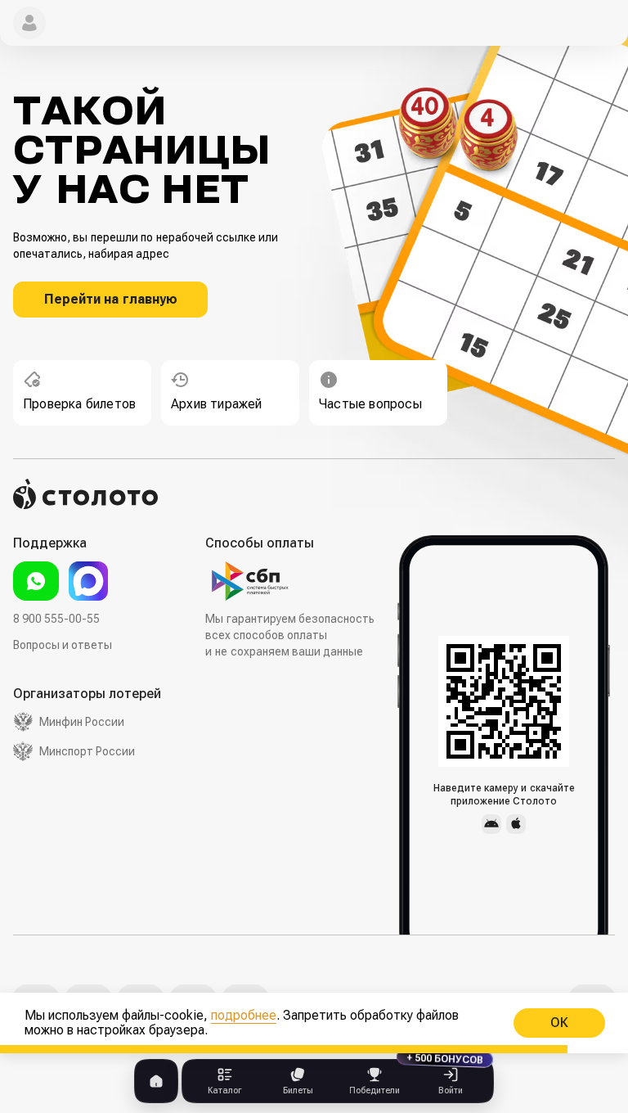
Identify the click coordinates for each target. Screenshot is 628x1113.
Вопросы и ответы (62, 644)
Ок (559, 1022)
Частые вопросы (370, 404)
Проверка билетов (79, 404)
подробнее (243, 1015)
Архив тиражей (216, 404)
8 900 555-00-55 (56, 618)
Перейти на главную (110, 299)
